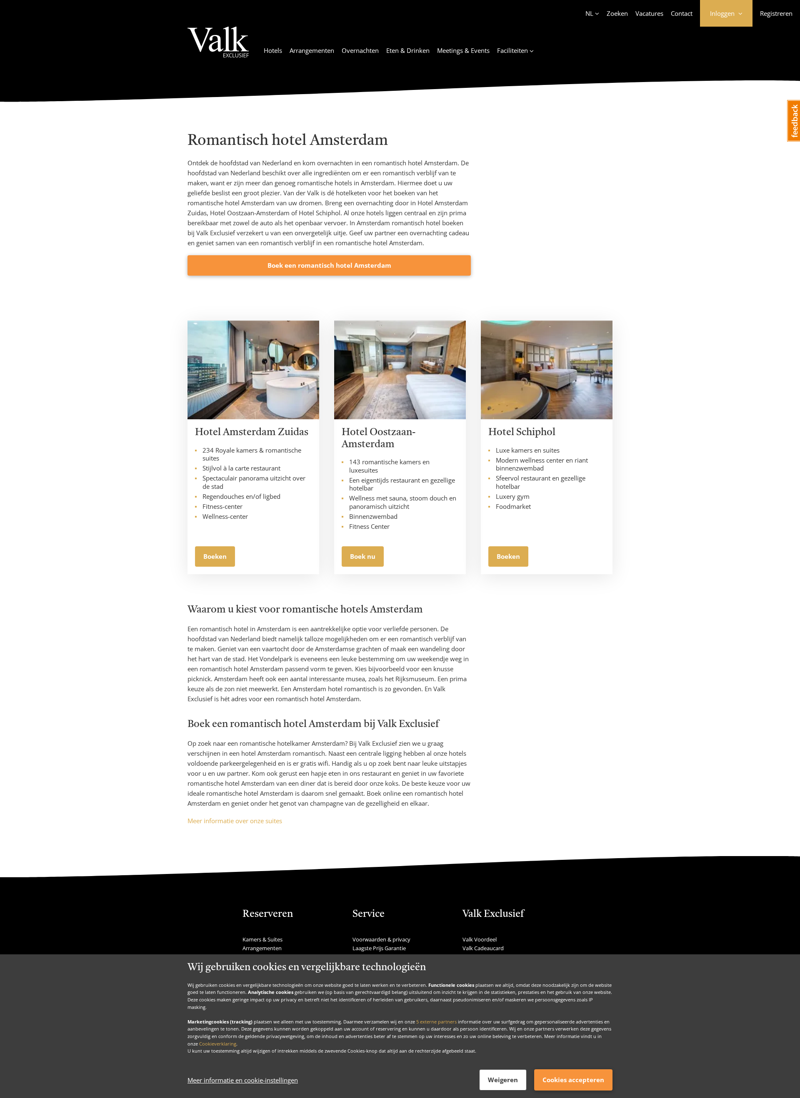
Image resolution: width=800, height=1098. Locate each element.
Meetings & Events (463, 50)
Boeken (215, 556)
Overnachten (360, 50)
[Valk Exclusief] (218, 47)
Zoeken (617, 13)
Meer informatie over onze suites (235, 821)
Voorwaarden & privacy (381, 939)
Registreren (776, 13)
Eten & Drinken (408, 50)
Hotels (273, 50)
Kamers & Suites (262, 939)
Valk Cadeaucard (483, 948)
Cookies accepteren (573, 1080)
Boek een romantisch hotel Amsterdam (329, 265)
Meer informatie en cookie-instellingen (243, 1080)
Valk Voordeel (479, 939)
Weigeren (503, 1080)
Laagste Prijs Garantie (379, 948)
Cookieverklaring (217, 1043)
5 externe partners (436, 1021)
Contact (681, 13)
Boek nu (362, 556)
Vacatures (649, 13)
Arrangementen (312, 50)
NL (589, 13)
